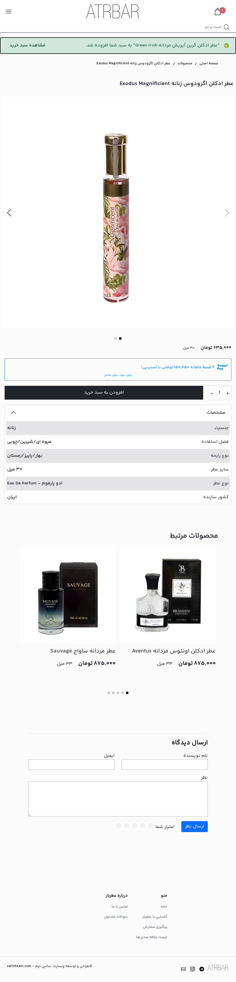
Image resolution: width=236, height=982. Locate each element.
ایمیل (109, 756)
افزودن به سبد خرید (104, 392)
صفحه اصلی (208, 63)
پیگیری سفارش (155, 927)
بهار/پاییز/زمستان (25, 455)
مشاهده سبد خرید (27, 45)
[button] (9, 212)
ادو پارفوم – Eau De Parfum (34, 483)
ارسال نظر (194, 826)
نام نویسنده (195, 756)
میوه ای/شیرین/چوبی (29, 441)
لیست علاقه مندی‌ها (151, 937)
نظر (204, 777)
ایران (12, 497)
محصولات (185, 63)
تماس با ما (120, 907)
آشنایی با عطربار (154, 917)
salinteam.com (19, 966)
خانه (164, 907)
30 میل (14, 469)
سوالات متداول (116, 917)
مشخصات (216, 412)
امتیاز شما (164, 827)
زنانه (11, 428)
